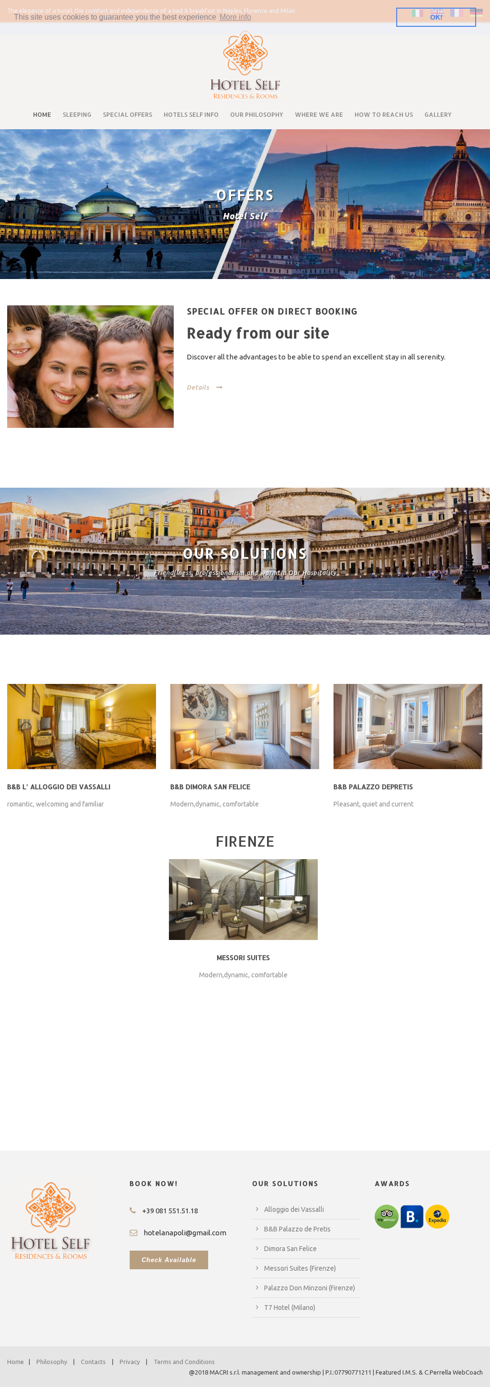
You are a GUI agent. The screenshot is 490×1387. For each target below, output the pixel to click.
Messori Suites (243, 957)
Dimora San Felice (290, 1249)
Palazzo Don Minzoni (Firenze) (309, 1288)
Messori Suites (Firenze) (300, 1268)
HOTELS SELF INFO (191, 114)
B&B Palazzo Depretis (373, 787)
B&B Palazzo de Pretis (297, 1229)
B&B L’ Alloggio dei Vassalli (59, 787)
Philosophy (51, 1361)
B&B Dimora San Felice (210, 787)
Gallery (438, 114)
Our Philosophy (256, 114)
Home (42, 114)
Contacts (93, 1361)
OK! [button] (436, 17)
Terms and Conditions (184, 1361)
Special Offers (127, 114)
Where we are (319, 114)
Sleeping (77, 114)
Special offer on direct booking (272, 310)
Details (198, 387)
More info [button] (235, 17)
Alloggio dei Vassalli (294, 1209)
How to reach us (384, 114)
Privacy (130, 1361)
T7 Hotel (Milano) (289, 1307)
